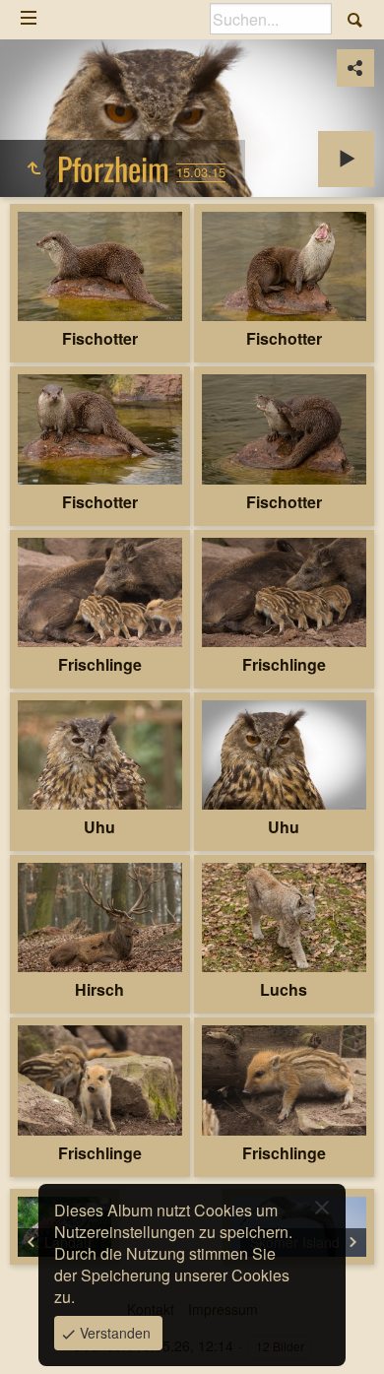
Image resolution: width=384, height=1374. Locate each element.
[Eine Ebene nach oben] (33, 168)
